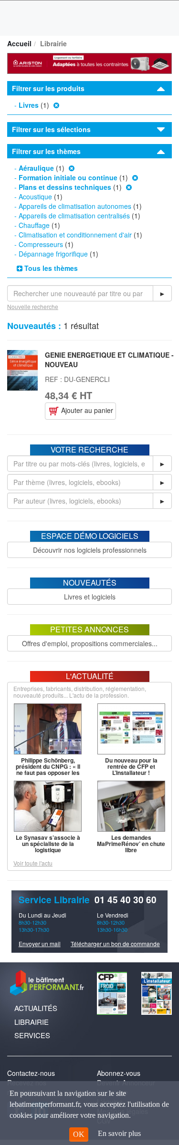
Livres (29, 105)
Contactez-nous (31, 1073)
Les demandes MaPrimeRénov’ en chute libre (131, 843)
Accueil (19, 43)
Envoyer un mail (40, 943)
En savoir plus (119, 1133)
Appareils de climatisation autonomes (75, 206)
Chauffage (34, 225)
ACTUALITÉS (35, 1008)
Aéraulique (36, 168)
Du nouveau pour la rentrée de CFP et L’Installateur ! (131, 766)
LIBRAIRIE (31, 1022)
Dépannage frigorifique (53, 253)
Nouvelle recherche (32, 306)
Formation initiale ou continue (68, 177)
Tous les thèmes (50, 268)
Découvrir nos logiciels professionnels (90, 550)
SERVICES (32, 1035)
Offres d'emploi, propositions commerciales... (90, 643)
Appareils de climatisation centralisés (74, 215)
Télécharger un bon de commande (115, 943)
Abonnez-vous (118, 1073)
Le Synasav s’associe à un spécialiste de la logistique (48, 843)
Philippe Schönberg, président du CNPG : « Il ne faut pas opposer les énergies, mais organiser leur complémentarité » (48, 772)
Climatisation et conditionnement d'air (75, 234)
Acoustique (35, 196)
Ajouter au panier (86, 410)
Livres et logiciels (90, 596)
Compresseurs (41, 244)
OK (78, 1134)
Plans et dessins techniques (65, 187)
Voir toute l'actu (33, 863)
